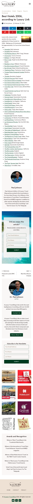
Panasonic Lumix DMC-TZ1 (8, 273)
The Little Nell (8, 126)
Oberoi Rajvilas (8, 140)
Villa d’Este (7, 165)
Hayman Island (8, 97)
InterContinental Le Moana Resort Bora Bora (17, 111)
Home (8, 490)
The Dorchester (9, 153)
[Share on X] (20, 28)
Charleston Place (9, 70)
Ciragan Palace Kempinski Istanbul (14, 72)
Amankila (7, 51)
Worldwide (5, 13)
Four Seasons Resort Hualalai (12, 80)
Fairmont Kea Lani (9, 78)
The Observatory (9, 155)
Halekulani (7, 95)
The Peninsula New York (11, 147)
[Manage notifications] (29, 500)
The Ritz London (9, 151)
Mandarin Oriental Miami (11, 134)
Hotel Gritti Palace (9, 105)
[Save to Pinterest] (12, 32)
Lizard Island (8, 128)
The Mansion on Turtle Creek (12, 136)
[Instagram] (20, 500)
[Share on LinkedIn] (12, 28)
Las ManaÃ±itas (9, 120)
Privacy (23, 490)
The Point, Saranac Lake (11, 163)
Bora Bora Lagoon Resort (11, 66)
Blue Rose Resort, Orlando (26, 273)
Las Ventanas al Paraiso (11, 122)
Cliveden (7, 76)
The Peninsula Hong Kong (11, 159)
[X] (16, 500)
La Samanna (7, 118)
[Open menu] (29, 3)
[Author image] (2, 23)
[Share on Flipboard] (5, 32)
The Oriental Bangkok (10, 157)
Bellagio (6, 58)
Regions (19, 11)
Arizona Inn (7, 55)
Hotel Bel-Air (8, 101)
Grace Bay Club (8, 86)
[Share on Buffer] (27, 28)
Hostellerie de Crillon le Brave (13, 99)
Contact (16, 490)
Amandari (7, 49)
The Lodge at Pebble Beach (12, 130)
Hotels (14, 11)
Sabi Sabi (6, 145)
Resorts (25, 11)
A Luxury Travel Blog (10, 497)
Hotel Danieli (8, 103)
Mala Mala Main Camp (10, 132)
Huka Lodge (7, 109)
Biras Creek (7, 60)
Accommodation (6, 11)
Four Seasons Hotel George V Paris (14, 84)
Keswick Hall (8, 116)
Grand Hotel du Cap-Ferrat (12, 91)
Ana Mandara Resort (10, 53)
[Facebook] (13, 500)
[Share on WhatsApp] (27, 32)
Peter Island (7, 142)
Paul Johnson (9, 23)
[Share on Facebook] (5, 28)
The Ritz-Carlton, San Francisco (13, 149)
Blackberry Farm (9, 64)
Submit (16, 250)
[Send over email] (20, 32)
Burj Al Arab (7, 68)
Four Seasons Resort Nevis (12, 82)
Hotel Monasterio (9, 107)
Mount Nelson (8, 138)
